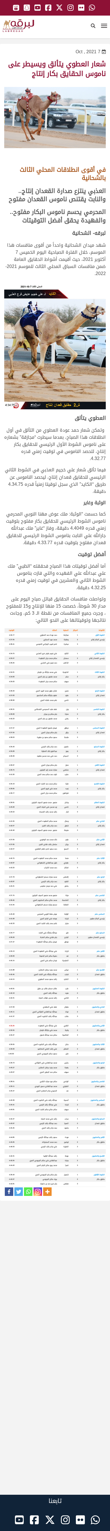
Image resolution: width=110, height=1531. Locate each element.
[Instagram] (38, 1191)
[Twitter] (18, 1191)
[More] (47, 1191)
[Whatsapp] (28, 1191)
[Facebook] (9, 1191)
